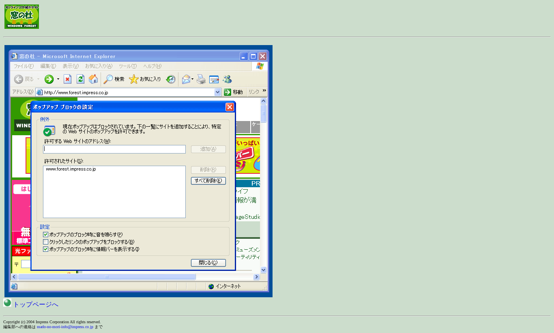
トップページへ (34, 304)
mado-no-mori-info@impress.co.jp (65, 326)
